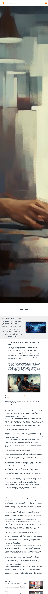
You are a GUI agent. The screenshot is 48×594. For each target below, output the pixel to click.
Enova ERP (6, 591)
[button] (46, 3)
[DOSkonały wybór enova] (36, 585)
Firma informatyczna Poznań (11, 395)
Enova (8, 397)
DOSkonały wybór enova (8, 581)
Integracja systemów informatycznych (23, 395)
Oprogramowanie (32, 395)
